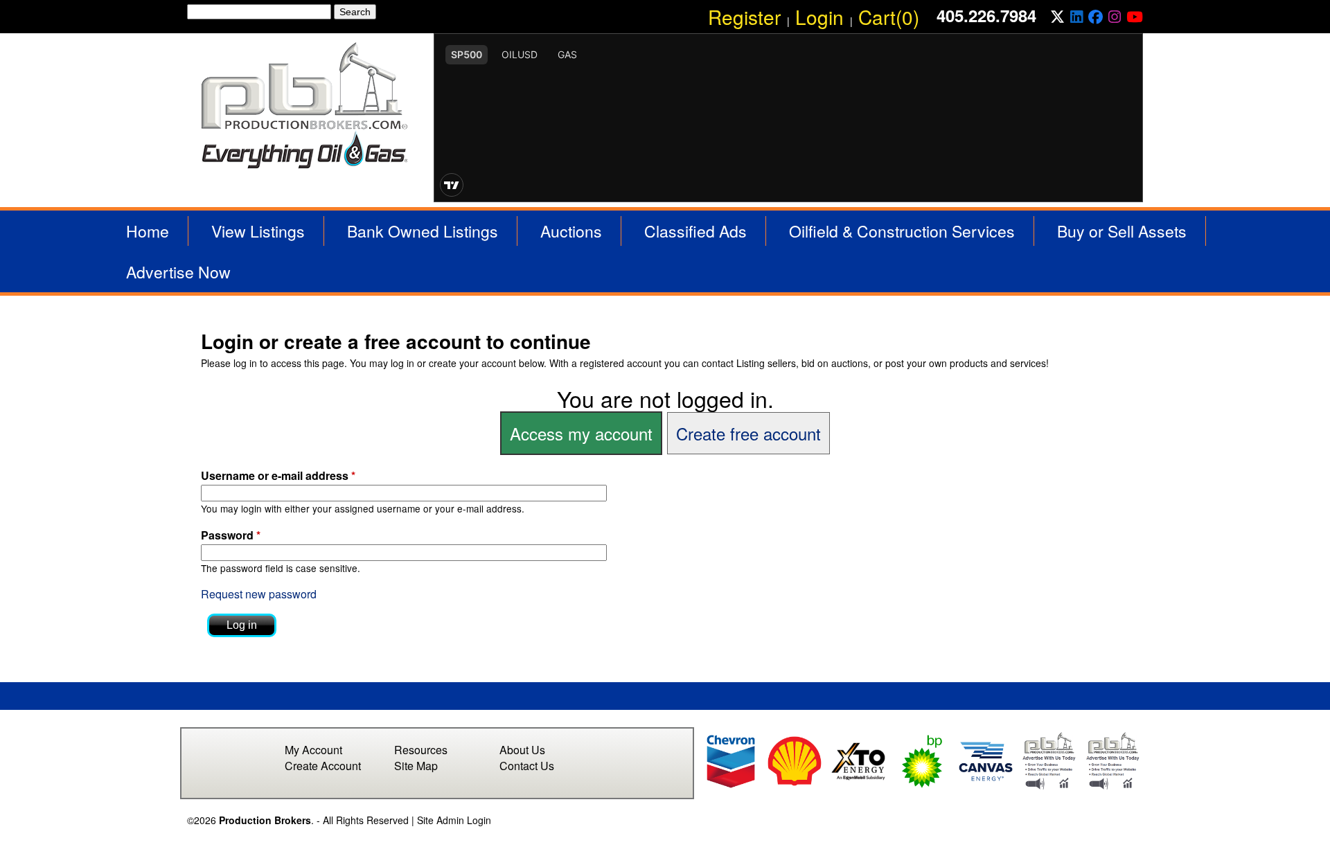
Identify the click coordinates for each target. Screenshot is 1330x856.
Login (819, 16)
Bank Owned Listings (422, 231)
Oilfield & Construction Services (902, 231)
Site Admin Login (454, 820)
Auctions (571, 231)
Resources (420, 750)
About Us (522, 750)
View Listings (258, 231)
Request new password (259, 594)
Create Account (323, 766)
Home (147, 231)
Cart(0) (888, 16)
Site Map (416, 766)
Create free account (748, 433)
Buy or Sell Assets (1122, 231)
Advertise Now (178, 271)
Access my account (581, 433)
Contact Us (526, 766)
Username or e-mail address (278, 475)
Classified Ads (695, 231)
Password (230, 535)
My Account (313, 750)
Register (744, 16)
